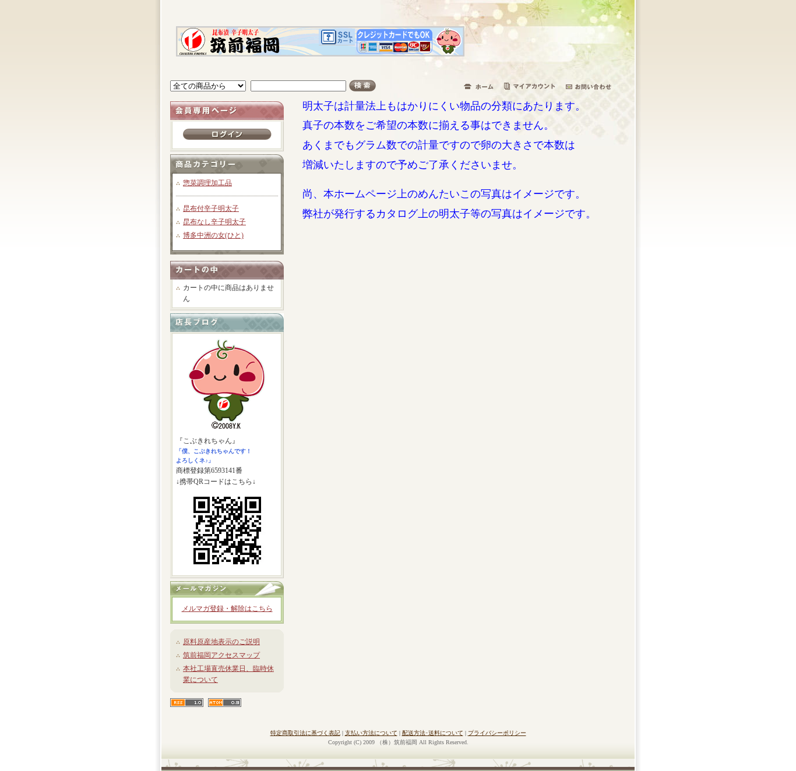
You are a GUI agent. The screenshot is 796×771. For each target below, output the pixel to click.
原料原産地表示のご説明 (221, 642)
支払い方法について (371, 733)
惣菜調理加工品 (207, 183)
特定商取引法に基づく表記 (305, 733)
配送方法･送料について (432, 733)
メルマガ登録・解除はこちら (227, 608)
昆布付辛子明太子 (211, 208)
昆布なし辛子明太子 (214, 222)
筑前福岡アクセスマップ (221, 655)
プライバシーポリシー (497, 733)
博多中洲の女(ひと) (213, 235)
